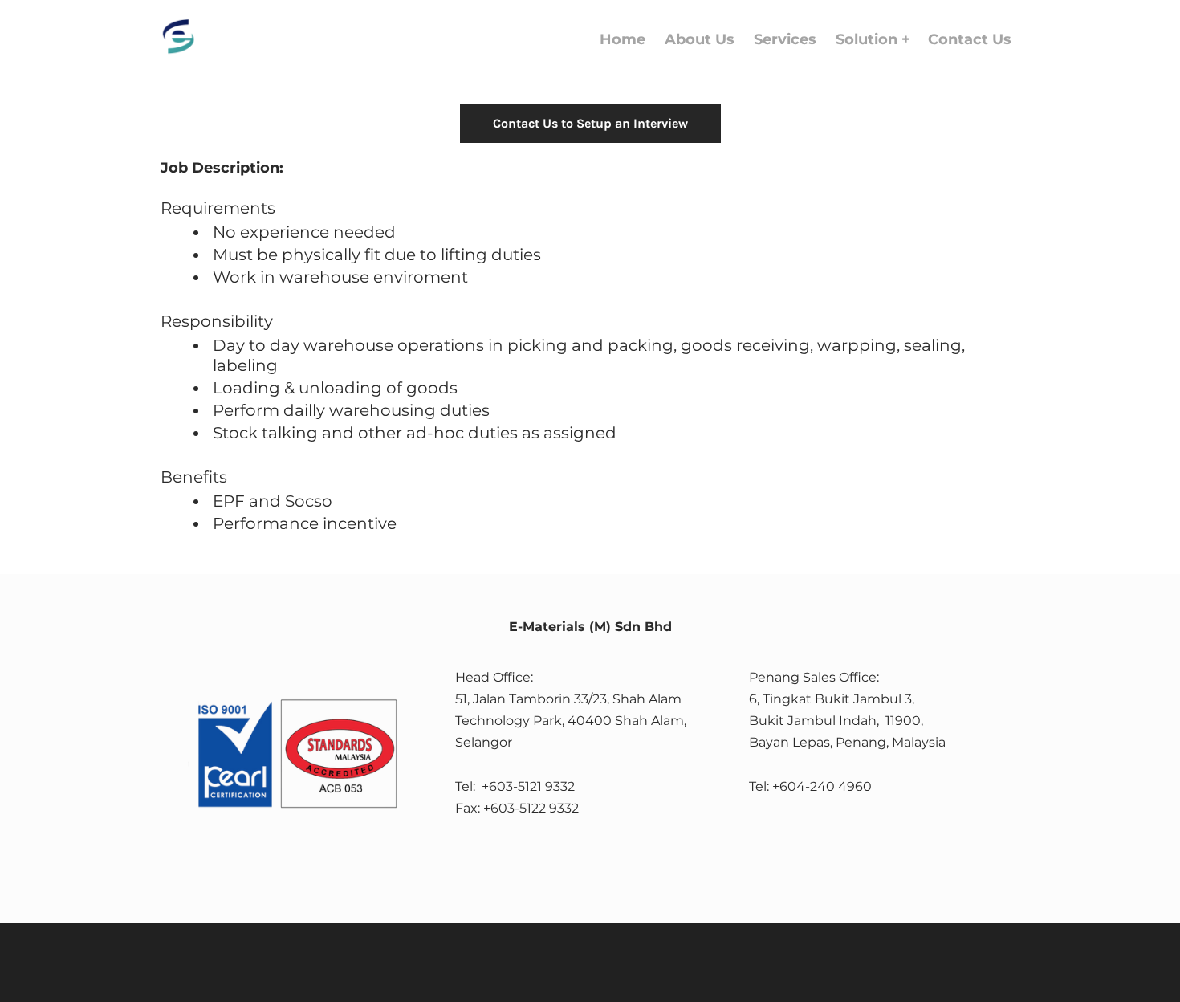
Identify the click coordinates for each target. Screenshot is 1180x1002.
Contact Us (969, 39)
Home (622, 39)
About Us (699, 39)
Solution (868, 39)
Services (785, 39)
